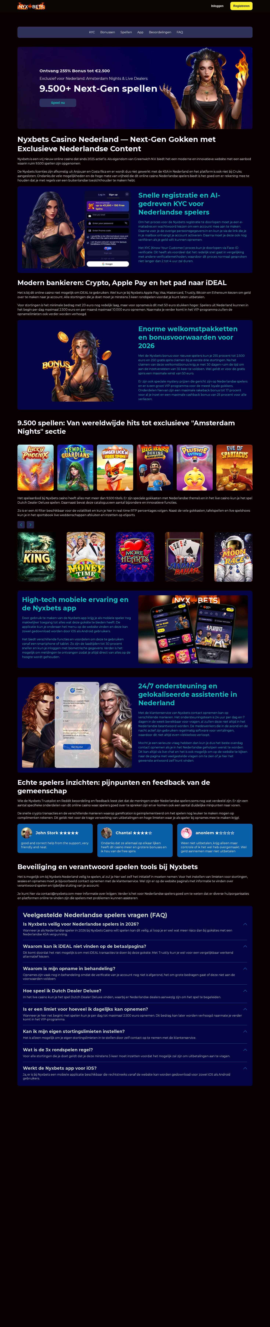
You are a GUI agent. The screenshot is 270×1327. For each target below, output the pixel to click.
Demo (35, 476)
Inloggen (217, 6)
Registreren (241, 6)
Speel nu (58, 103)
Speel (35, 467)
